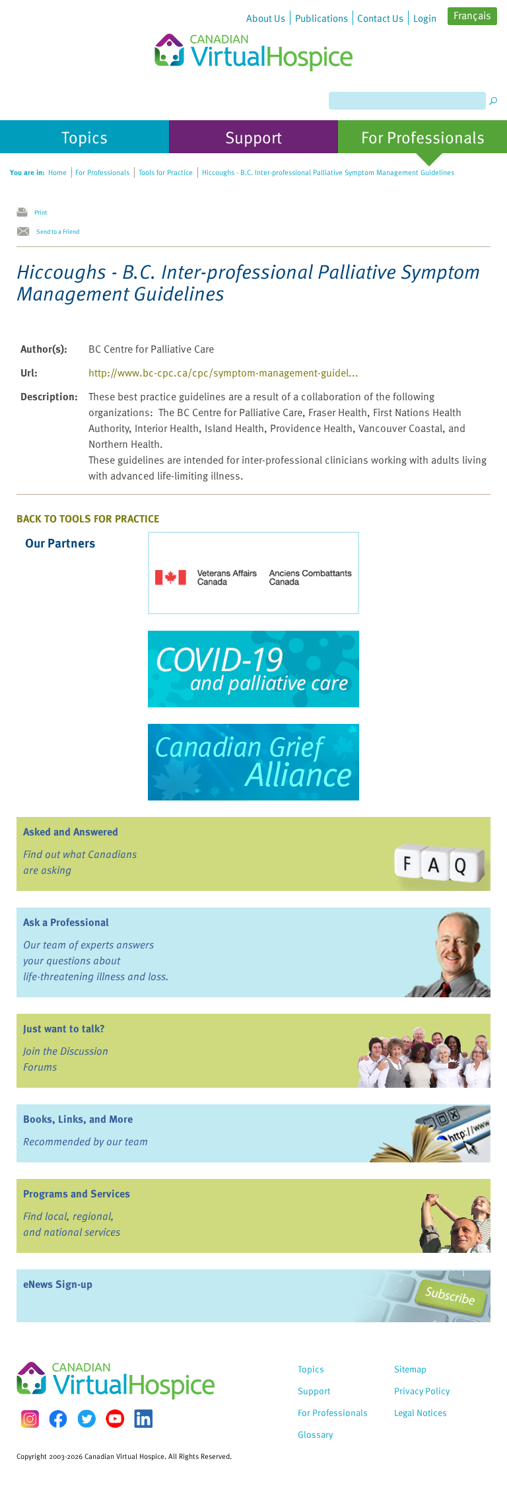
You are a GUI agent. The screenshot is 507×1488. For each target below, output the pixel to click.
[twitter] (86, 1418)
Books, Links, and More (78, 1119)
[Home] (253, 35)
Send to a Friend (57, 231)
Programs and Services (76, 1193)
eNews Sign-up (57, 1284)
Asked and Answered (70, 831)
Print (40, 212)
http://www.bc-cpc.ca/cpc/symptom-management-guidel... (223, 372)
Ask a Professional (66, 922)
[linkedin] (143, 1418)
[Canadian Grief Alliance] (253, 762)
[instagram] (29, 1419)
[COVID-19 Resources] (253, 669)
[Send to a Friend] (26, 232)
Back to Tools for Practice (88, 518)
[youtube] (115, 1418)
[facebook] (58, 1419)
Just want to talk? (64, 1028)
